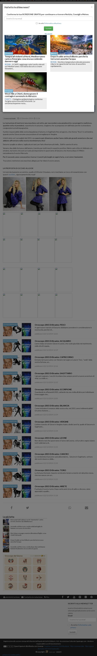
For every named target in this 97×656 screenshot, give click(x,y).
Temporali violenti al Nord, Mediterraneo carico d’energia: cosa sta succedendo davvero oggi (25, 58)
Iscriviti (48, 28)
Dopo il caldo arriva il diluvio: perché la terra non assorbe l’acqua (69, 57)
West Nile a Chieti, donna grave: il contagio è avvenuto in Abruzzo (21, 94)
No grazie (48, 34)
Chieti (8, 99)
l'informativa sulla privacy (52, 23)
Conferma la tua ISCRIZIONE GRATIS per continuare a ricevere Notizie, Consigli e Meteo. (48, 14)
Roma (8, 64)
